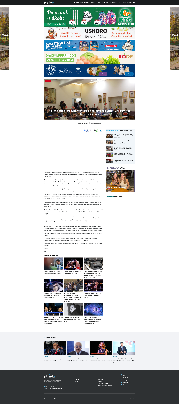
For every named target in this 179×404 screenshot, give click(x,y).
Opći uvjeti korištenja (103, 383)
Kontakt (100, 381)
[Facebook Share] (87, 131)
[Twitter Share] (94, 131)
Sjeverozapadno (84, 2)
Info (99, 377)
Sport (98, 2)
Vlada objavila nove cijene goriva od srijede (123, 161)
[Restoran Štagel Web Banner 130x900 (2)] (4, 69)
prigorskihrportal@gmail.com (54, 388)
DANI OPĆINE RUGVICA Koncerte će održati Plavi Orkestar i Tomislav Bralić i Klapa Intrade (124, 136)
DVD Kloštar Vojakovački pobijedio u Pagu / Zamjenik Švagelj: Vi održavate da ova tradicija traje (123, 155)
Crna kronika (105, 2)
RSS (124, 375)
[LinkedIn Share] (101, 131)
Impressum (101, 379)
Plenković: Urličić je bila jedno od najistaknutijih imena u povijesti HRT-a (123, 360)
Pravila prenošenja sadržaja (105, 385)
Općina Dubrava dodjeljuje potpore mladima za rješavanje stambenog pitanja (123, 148)
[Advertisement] (73, 142)
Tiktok (124, 385)
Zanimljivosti (113, 2)
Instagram (126, 380)
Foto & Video (122, 2)
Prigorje (93, 2)
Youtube (125, 382)
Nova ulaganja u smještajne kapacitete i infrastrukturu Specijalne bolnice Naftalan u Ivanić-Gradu (124, 142)
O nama (100, 375)
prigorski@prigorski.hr (52, 386)
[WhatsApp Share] (97, 131)
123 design (132, 398)
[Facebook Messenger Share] (84, 131)
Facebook (125, 377)
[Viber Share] (91, 131)
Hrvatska (76, 2)
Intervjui (129, 2)
